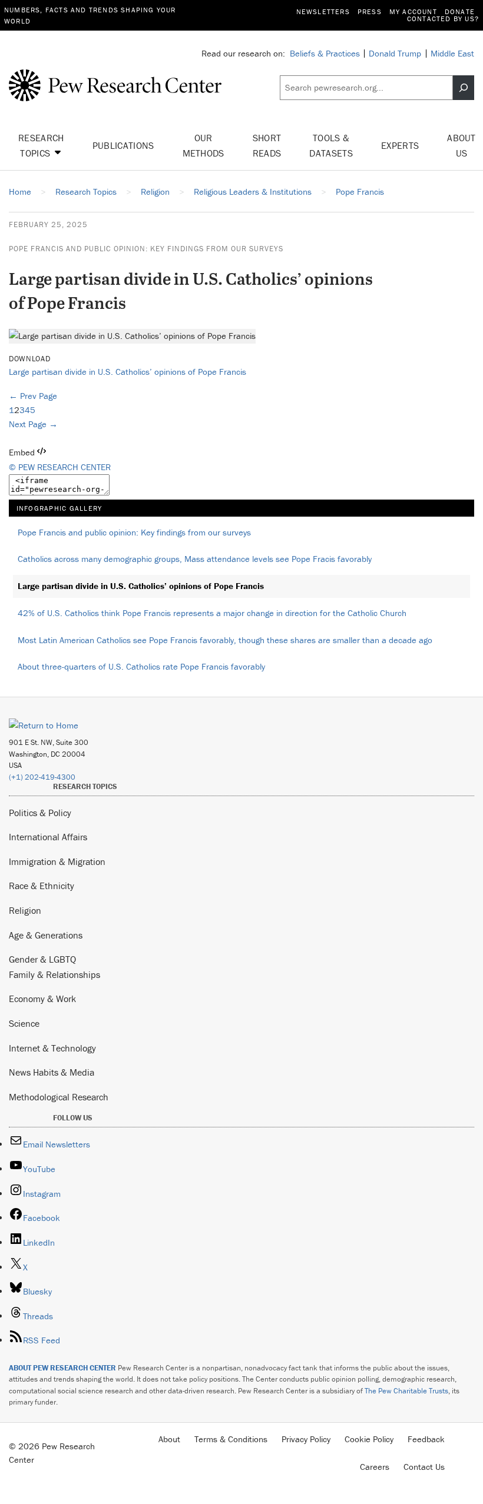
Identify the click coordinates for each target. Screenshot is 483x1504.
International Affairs (48, 837)
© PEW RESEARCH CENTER (60, 467)
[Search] (463, 87)
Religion (25, 910)
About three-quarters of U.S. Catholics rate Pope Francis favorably (141, 666)
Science (24, 1023)
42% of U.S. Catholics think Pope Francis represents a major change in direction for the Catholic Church (212, 612)
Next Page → (33, 424)
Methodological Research (58, 1097)
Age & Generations (45, 935)
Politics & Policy (40, 812)
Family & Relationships (54, 974)
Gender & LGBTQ (42, 959)
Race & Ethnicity (41, 885)
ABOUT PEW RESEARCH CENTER (62, 1368)
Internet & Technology (52, 1048)
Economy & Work (42, 998)
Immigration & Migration (57, 861)
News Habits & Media (51, 1072)
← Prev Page (33, 395)
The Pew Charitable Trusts (406, 1391)
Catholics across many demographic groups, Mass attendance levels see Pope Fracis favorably (195, 558)
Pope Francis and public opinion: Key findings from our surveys (146, 249)
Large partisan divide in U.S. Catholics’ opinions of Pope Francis (127, 371)
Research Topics (41, 145)
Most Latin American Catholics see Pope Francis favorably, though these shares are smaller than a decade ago (225, 639)
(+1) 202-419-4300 (42, 777)
